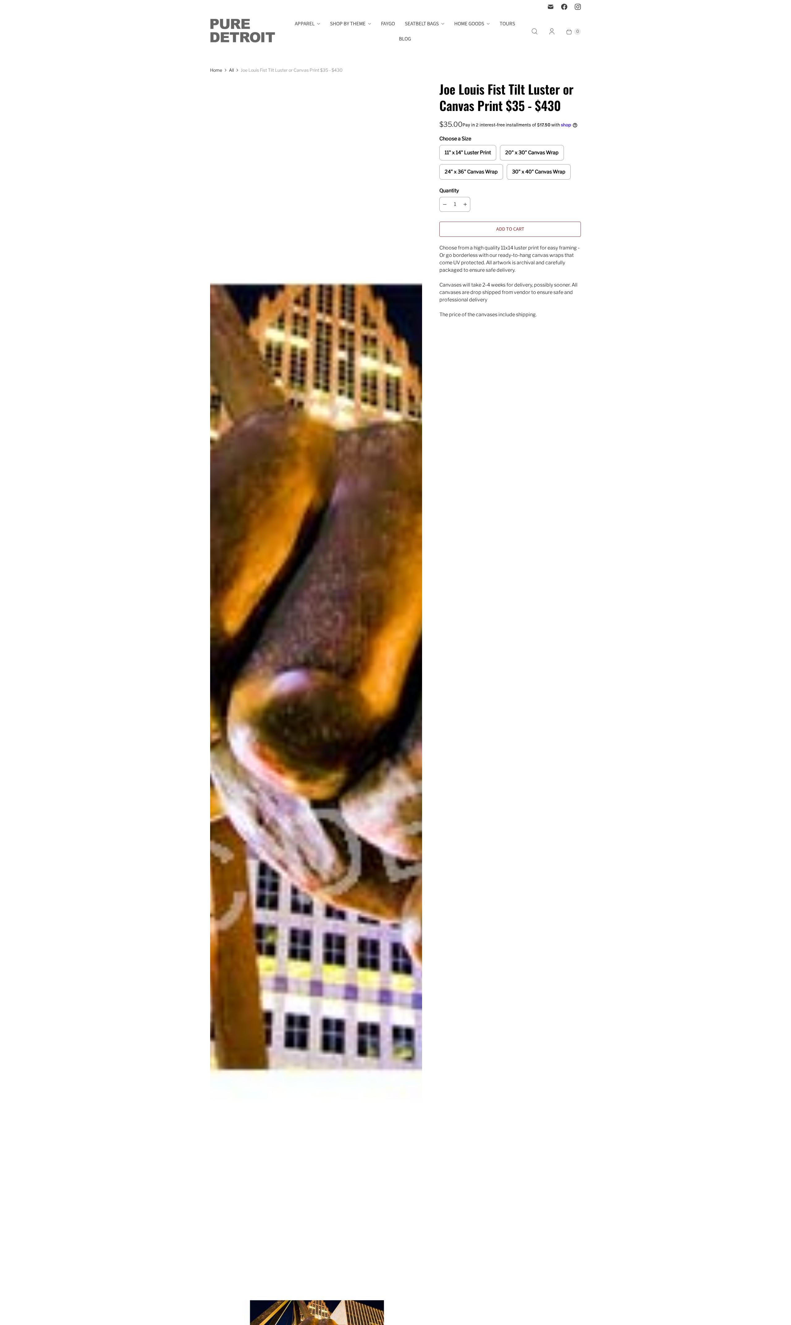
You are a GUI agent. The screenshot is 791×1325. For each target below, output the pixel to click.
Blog (405, 39)
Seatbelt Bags (422, 24)
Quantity (449, 191)
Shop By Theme (348, 24)
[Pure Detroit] (242, 31)
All (231, 70)
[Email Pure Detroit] (550, 7)
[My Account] (551, 31)
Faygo (388, 24)
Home (216, 70)
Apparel (305, 24)
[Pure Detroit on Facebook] (564, 7)
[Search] (534, 31)
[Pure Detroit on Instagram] (578, 7)
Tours (507, 24)
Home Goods (469, 24)
